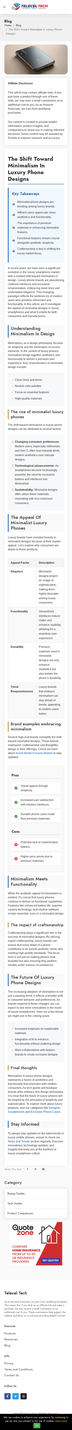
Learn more (61, 1421)
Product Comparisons (20, 1213)
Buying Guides (16, 1194)
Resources (11, 1339)
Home (8, 25)
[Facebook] (7, 1396)
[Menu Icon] (4, 7)
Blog (18, 25)
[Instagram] (23, 1396)
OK (37, 1425)
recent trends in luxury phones (34, 753)
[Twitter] (15, 1396)
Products (10, 1333)
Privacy (8, 1363)
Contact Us (11, 1375)
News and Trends (19, 1141)
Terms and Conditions (18, 1369)
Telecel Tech (15, 1293)
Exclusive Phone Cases (45, 1111)
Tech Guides (14, 1203)
